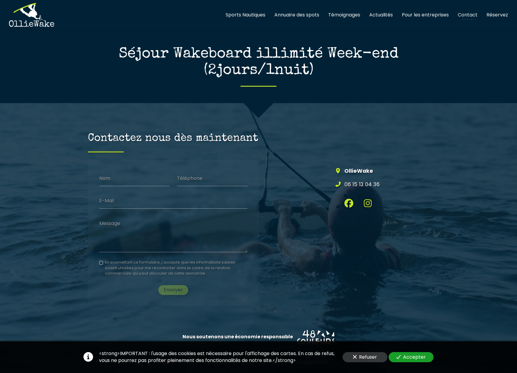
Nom (104, 178)
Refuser (368, 357)
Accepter (414, 357)
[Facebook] (348, 203)
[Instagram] (368, 203)
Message (109, 223)
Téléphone (190, 178)
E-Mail (106, 201)
